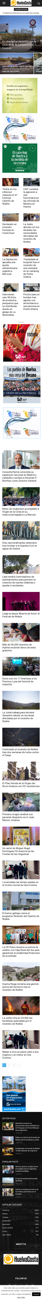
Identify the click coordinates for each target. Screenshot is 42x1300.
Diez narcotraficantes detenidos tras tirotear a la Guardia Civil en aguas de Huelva (19, 545)
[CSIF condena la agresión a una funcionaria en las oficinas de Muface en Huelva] (31, 182)
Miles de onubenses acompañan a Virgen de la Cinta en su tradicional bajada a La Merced (20, 511)
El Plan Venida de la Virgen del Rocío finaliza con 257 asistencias (21, 785)
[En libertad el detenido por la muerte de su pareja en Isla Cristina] (21, 34)
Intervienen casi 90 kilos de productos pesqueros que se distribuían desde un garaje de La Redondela (10, 304)
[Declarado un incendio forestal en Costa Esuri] (10, 217)
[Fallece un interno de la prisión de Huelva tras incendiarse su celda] (8, 1140)
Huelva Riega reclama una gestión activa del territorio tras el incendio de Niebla (20, 987)
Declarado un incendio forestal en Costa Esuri (9, 228)
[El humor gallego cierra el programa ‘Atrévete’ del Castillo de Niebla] (21, 901)
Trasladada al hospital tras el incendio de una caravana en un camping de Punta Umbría (31, 268)
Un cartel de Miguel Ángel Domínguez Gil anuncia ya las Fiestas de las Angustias (18, 851)
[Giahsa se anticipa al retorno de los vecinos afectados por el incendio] (8, 1192)
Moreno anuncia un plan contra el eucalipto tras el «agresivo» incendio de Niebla (26, 1169)
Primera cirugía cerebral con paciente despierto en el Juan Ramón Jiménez (18, 817)
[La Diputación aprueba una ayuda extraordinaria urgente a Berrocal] (10, 252)
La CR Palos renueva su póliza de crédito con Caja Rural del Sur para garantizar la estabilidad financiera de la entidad (21, 951)
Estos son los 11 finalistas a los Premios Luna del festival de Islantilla (19, 681)
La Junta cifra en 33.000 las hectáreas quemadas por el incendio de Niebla (17, 1021)
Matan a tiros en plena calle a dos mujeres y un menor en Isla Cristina (20, 1054)
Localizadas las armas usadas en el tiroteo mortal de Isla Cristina (20, 884)
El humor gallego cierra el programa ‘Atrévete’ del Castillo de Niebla (20, 916)
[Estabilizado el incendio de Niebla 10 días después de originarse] (8, 1151)
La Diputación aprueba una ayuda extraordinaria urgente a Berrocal (9, 266)
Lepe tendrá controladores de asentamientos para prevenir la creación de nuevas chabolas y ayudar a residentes (18, 581)
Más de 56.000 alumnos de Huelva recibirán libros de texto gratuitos (19, 647)
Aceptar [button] (36, 1294)
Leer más (21, 1297)
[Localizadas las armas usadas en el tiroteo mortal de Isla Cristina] (21, 870)
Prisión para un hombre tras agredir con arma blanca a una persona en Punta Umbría (31, 301)
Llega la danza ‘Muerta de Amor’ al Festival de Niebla (21, 615)
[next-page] (19, 1065)
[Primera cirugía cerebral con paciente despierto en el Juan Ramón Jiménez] (21, 802)
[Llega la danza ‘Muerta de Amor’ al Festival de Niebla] (21, 601)
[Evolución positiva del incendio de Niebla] (8, 1181)
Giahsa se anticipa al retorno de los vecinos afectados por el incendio (26, 1191)
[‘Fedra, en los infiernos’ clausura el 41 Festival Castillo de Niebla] (10, 182)
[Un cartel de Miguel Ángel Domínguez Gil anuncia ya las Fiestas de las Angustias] (21, 836)
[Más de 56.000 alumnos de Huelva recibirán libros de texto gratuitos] (21, 632)
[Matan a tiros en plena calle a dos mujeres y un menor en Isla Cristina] (21, 1039)
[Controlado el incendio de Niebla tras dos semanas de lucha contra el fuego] (21, 737)
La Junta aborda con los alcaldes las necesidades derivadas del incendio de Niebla (31, 233)
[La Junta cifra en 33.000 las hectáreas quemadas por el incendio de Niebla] (21, 1005)
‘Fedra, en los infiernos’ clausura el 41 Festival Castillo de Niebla (10, 196)
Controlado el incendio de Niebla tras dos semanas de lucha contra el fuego (20, 752)
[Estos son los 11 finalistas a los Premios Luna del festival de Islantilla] (21, 666)
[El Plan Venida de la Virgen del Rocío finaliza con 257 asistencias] (21, 771)
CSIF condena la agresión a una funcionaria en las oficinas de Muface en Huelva (31, 198)
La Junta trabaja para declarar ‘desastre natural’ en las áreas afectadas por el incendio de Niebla (18, 717)
